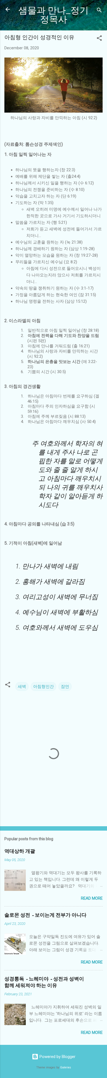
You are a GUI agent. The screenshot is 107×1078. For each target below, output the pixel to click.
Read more (92, 898)
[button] (99, 39)
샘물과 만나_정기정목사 (53, 15)
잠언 (65, 686)
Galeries (65, 1067)
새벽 (22, 686)
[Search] (99, 11)
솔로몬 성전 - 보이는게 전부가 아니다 (45, 915)
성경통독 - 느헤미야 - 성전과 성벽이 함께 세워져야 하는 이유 (44, 982)
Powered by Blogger (56, 1056)
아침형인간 (43, 686)
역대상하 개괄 (19, 851)
